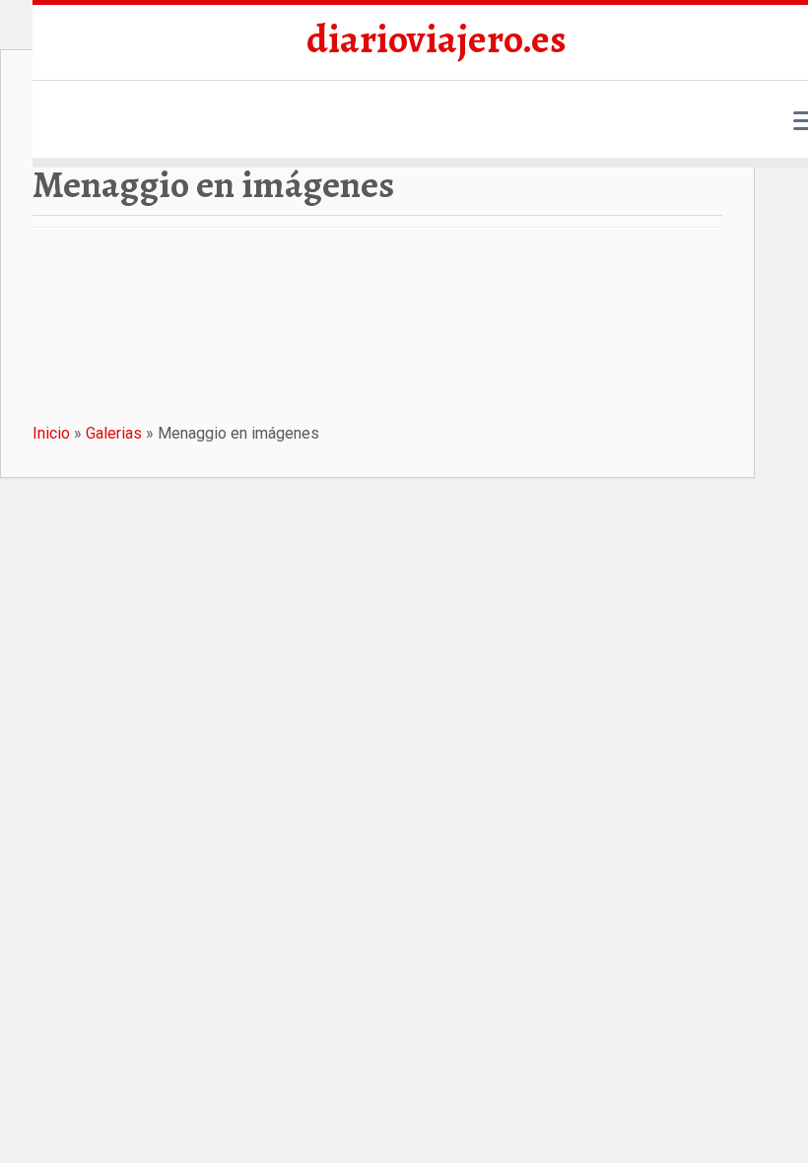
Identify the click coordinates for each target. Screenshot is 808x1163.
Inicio (51, 433)
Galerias (114, 433)
